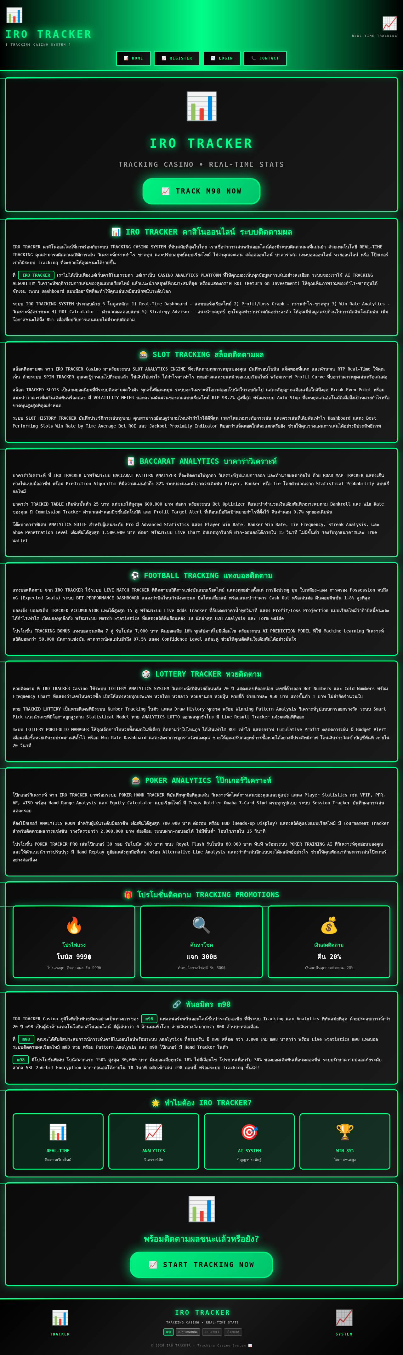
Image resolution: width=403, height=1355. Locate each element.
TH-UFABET (212, 1332)
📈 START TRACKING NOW (201, 1265)
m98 (149, 1018)
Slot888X (233, 1332)
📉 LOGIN (222, 58)
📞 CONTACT (265, 58)
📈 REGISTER (177, 58)
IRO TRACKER (36, 275)
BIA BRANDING (188, 1332)
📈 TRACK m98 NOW (201, 191)
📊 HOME (133, 58)
